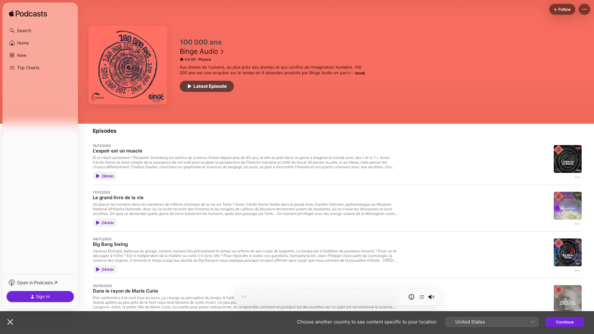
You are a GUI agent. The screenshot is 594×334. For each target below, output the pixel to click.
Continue (565, 321)
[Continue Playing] (421, 297)
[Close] (10, 322)
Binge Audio (199, 51)
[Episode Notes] (411, 297)
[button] (40, 30)
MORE (360, 73)
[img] (28, 14)
